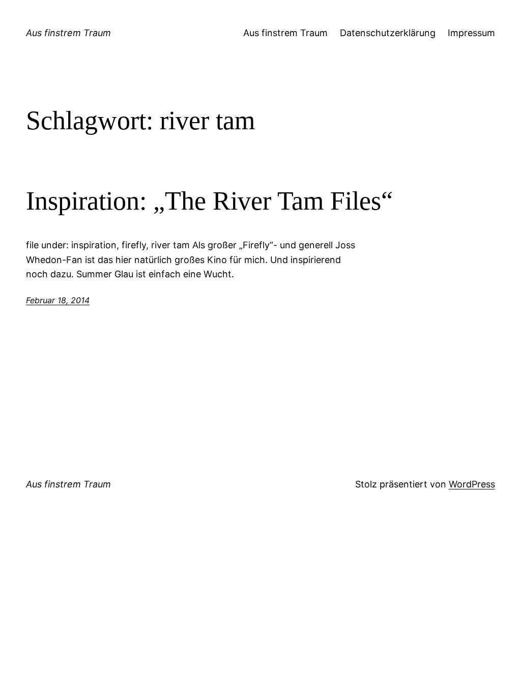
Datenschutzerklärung (388, 32)
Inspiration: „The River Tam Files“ (209, 200)
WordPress (472, 484)
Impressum (471, 32)
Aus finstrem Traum (68, 32)
